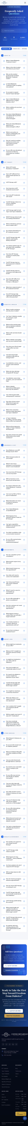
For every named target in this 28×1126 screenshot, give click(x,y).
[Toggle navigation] (25, 2)
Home (3, 1094)
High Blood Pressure (6, 1081)
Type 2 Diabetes (5, 1073)
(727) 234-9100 (7, 1055)
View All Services (6, 1087)
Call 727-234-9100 (12, 965)
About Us (4, 1097)
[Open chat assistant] (25, 1118)
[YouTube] (16, 1044)
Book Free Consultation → (14, 1015)
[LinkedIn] (13, 1044)
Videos (17, 1073)
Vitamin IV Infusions (6, 1084)
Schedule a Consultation (12, 970)
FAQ (16, 1076)
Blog (16, 1068)
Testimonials (18, 1071)
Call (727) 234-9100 (15, 1011)
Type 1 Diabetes (5, 1071)
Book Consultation (6, 1105)
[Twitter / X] (6, 1044)
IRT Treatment (5, 1068)
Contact (3, 1102)
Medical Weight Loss (6, 1079)
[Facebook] (3, 1044)
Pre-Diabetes (5, 1076)
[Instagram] (9, 1044)
